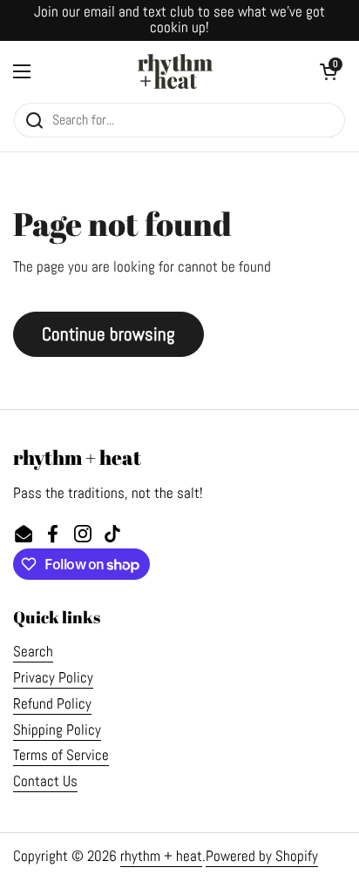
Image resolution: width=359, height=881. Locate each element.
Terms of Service (61, 755)
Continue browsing (108, 334)
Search (33, 651)
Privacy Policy (53, 678)
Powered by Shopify (262, 856)
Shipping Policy (57, 730)
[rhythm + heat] (175, 71)
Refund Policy (52, 704)
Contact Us (45, 781)
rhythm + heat (161, 856)
